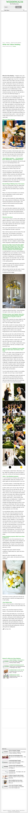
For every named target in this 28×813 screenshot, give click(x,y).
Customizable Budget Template (15, 760)
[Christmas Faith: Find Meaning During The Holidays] (5, 766)
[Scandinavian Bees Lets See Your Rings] (6, 673)
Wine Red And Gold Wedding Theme (16, 755)
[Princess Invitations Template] (5, 751)
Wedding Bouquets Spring (14, 674)
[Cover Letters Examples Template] (5, 786)
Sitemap (17, 810)
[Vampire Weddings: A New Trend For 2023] (6, 661)
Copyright (13, 810)
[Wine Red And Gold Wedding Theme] (5, 758)
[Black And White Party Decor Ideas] (5, 783)
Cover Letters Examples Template (15, 785)
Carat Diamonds (12, 770)
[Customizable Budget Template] (5, 762)
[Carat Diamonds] (5, 772)
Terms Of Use (22, 810)
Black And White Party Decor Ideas (15, 780)
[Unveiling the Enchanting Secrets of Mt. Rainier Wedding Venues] (6, 666)
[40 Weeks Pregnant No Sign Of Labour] (5, 778)
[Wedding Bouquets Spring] (6, 678)
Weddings (8, 42)
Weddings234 (14, 1)
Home (4, 42)
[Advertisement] (14, 26)
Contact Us (9, 810)
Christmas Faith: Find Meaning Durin (16, 765)
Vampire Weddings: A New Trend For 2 (16, 660)
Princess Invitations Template (14, 750)
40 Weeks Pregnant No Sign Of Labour (16, 775)
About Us (5, 810)
